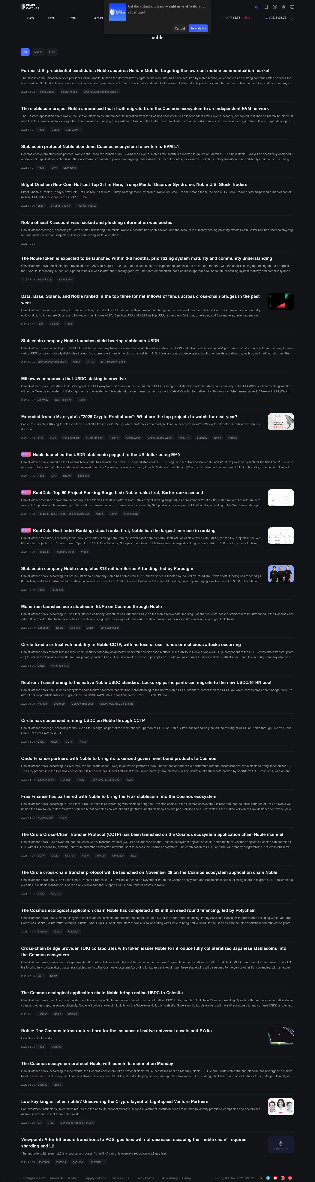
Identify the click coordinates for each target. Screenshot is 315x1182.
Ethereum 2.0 (97, 1162)
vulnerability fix (60, 665)
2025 (53, 437)
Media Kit (75, 1178)
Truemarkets (131, 513)
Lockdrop (59, 703)
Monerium (43, 627)
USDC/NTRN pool (82, 703)
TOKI (40, 976)
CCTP (69, 741)
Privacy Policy (144, 1178)
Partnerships (120, 1178)
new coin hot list (86, 205)
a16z (40, 437)
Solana (54, 323)
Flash (51, 18)
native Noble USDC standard (117, 703)
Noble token (45, 279)
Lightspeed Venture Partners (77, 1122)
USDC (55, 741)
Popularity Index (65, 551)
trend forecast (71, 437)
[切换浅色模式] (283, 6)
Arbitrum (100, 855)
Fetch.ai (114, 437)
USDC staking (63, 399)
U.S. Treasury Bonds (113, 361)
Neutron (42, 703)
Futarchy (202, 437)
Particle (232, 437)
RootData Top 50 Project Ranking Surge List (63, 513)
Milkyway (43, 399)
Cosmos (75, 627)
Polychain (74, 931)
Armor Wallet (133, 437)
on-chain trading (60, 205)
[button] (292, 7)
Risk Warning (168, 1178)
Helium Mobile (46, 91)
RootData (43, 551)
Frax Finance (45, 817)
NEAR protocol (94, 437)
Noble (41, 129)
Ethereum (43, 1162)
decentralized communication (101, 91)
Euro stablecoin (109, 627)
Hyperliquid (65, 279)
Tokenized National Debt (105, 779)
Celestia (73, 1014)
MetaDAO (184, 437)
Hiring (186, 1178)
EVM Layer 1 (73, 129)
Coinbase (118, 855)
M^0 (53, 475)
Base (41, 323)
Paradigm (57, 589)
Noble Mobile (69, 91)
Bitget (41, 205)
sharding (61, 1162)
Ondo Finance (46, 779)
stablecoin (70, 167)
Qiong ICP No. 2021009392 (234, 1178)
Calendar (98, 18)
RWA (130, 779)
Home (30, 18)
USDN (55, 129)
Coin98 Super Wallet (160, 437)
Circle (41, 665)
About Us (57, 1178)
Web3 (84, 551)
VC (39, 1122)
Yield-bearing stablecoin (52, 361)
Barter (113, 513)
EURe (90, 627)
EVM (54, 167)
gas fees (78, 1162)
